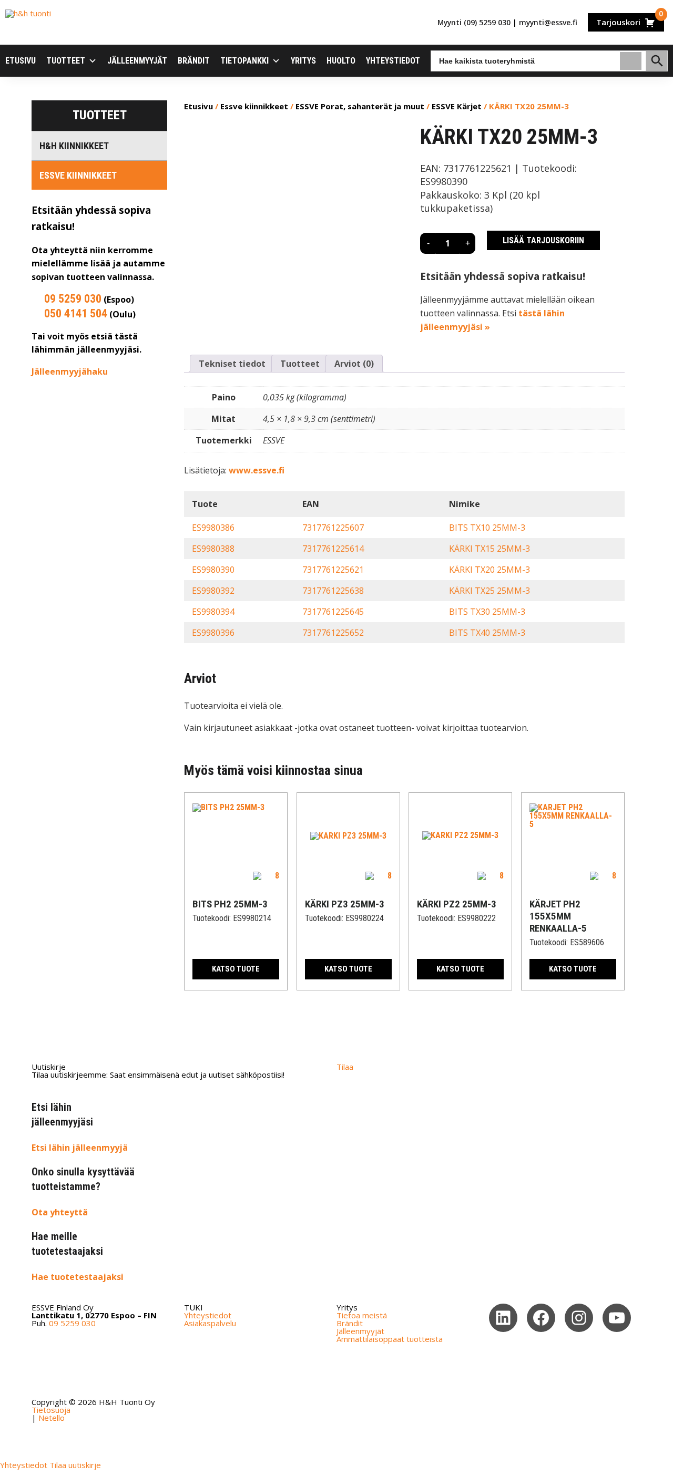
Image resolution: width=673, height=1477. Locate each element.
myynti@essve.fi (548, 22)
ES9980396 (213, 632)
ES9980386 (213, 527)
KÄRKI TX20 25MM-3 (489, 569)
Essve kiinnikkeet (78, 175)
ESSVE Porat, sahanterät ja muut (359, 106)
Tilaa (344, 1066)
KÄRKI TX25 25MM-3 (489, 590)
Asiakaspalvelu (210, 1323)
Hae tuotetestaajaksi (78, 1277)
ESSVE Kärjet (457, 106)
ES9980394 (213, 611)
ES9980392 (213, 590)
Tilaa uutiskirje (75, 1465)
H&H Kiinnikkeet (74, 145)
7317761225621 (333, 569)
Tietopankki (244, 61)
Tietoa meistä (361, 1315)
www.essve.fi (256, 470)
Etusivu (20, 61)
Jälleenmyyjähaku (70, 371)
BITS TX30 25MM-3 (487, 611)
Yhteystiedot (393, 61)
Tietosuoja (51, 1409)
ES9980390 (213, 569)
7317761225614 (333, 548)
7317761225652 (333, 632)
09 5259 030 (72, 298)
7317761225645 (333, 611)
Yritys (303, 61)
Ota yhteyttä (60, 1212)
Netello (51, 1417)
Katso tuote (236, 969)
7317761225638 (333, 590)
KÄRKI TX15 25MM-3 (489, 548)
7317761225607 (333, 527)
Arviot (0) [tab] (354, 363)
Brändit (194, 61)
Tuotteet (65, 61)
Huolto (341, 61)
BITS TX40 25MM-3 (487, 632)
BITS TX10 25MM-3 (487, 527)
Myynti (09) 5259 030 (474, 22)
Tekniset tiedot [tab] (232, 363)
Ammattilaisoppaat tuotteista (389, 1339)
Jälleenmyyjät (137, 61)
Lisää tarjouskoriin (543, 240)
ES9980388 (213, 548)
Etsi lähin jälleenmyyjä (80, 1147)
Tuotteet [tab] (300, 363)
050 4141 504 (75, 313)
